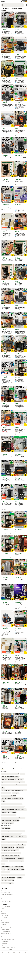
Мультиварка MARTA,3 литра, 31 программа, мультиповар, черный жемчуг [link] (19, 81)
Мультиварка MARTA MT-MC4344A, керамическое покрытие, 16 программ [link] (20, 105)
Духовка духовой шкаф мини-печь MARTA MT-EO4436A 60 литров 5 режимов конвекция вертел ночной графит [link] (20, 758)
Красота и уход (4, 920)
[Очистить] (22, 5)
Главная (3, 952)
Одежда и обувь (4, 915)
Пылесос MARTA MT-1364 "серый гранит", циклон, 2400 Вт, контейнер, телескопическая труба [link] (20, 658)
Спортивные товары (5, 929)
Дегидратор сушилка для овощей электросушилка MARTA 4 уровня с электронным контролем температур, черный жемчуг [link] (7, 332)
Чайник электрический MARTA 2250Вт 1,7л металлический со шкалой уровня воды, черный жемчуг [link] (7, 579)
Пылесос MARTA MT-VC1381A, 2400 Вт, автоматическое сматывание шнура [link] (6, 758)
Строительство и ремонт (6, 933)
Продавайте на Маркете (6, 892)
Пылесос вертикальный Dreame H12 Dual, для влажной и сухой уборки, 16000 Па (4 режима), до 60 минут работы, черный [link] (7, 658)
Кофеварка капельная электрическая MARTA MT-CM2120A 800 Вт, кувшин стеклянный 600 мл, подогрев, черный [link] (7, 531)
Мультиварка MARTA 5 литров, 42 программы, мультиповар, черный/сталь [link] (20, 406)
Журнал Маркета (4, 945)
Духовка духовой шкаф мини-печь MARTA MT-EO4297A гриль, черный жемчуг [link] (20, 631)
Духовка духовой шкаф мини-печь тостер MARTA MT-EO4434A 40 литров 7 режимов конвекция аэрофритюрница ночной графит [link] (20, 234)
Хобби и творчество (5, 922)
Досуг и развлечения (5, 906)
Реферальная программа (6, 901)
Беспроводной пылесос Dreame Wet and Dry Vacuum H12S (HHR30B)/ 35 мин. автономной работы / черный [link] (7, 234)
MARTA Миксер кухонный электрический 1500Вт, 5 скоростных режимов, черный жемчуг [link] (20, 456)
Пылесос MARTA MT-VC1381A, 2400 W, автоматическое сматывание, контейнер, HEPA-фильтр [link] (7, 380)
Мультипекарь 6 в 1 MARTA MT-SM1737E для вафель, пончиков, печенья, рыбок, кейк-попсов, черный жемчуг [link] (20, 57)
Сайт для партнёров (5, 896)
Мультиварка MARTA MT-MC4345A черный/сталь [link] (7, 504)
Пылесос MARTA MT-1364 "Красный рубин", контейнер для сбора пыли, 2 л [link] (20, 430)
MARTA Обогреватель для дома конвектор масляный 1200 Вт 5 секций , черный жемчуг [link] (20, 555)
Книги (2, 926)
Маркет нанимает (4, 943)
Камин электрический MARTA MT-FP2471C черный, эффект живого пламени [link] (6, 430)
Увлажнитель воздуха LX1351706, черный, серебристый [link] (6, 32)
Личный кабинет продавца (6, 890)
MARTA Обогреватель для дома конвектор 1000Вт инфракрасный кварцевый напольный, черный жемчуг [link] (7, 733)
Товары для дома (4, 917)
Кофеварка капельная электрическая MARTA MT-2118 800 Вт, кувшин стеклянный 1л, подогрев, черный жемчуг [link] (20, 157)
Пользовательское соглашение (7, 939)
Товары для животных (5, 931)
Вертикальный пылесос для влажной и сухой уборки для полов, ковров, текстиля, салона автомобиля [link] (20, 604)
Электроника (4, 913)
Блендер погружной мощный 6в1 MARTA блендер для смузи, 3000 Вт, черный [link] (20, 579)
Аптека (2, 918)
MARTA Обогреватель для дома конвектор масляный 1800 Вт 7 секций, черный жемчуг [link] (20, 684)
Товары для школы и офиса (6, 927)
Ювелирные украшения (6, 936)
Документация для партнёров (7, 894)
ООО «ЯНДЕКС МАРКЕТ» (9, 947)
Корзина (19, 952)
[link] (10, 774)
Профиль (25, 952)
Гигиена (2, 911)
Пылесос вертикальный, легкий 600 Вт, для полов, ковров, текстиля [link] (20, 206)
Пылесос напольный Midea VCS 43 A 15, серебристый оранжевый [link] (7, 631)
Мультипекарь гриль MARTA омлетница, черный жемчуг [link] (7, 260)
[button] (26, 5)
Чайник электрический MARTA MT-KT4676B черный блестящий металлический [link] (19, 181)
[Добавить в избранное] (12, 13)
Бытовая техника (4, 910)
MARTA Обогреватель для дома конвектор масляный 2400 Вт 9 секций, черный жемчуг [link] (7, 684)
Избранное (14, 952)
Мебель (2, 908)
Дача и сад (3, 924)
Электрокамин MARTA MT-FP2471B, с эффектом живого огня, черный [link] (20, 131)
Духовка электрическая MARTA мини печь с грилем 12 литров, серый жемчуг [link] (20, 531)
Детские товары (4, 935)
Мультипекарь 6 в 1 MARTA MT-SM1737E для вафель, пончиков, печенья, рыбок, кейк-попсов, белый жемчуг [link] (7, 131)
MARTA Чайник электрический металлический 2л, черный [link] (7, 708)
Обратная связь (4, 941)
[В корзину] (12, 26)
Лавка (8, 952)
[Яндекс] (10, 949)
